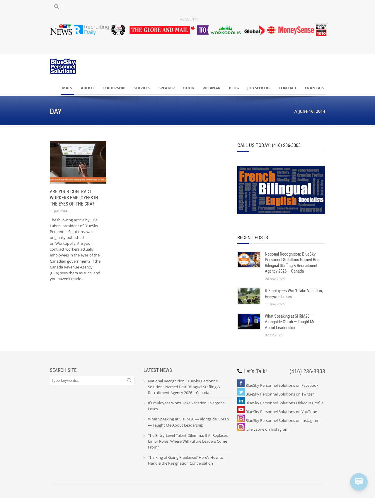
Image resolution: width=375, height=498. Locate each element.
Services (142, 87)
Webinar (211, 87)
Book (188, 87)
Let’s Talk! (255, 371)
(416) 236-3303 (307, 371)
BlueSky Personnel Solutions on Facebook (282, 385)
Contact (288, 87)
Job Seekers (258, 87)
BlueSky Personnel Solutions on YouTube (281, 411)
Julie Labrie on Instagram (267, 429)
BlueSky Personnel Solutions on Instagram (282, 420)
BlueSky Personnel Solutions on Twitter (280, 394)
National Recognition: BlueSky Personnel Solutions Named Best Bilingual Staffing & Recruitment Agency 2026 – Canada (293, 262)
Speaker (166, 87)
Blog (234, 87)
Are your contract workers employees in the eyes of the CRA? (74, 198)
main (67, 87)
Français (314, 87)
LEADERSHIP (114, 87)
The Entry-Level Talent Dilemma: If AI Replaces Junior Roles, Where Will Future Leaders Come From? (188, 441)
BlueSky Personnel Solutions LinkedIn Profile (284, 402)
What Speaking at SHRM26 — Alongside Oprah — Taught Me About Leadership (290, 322)
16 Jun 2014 (58, 211)
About (87, 87)
